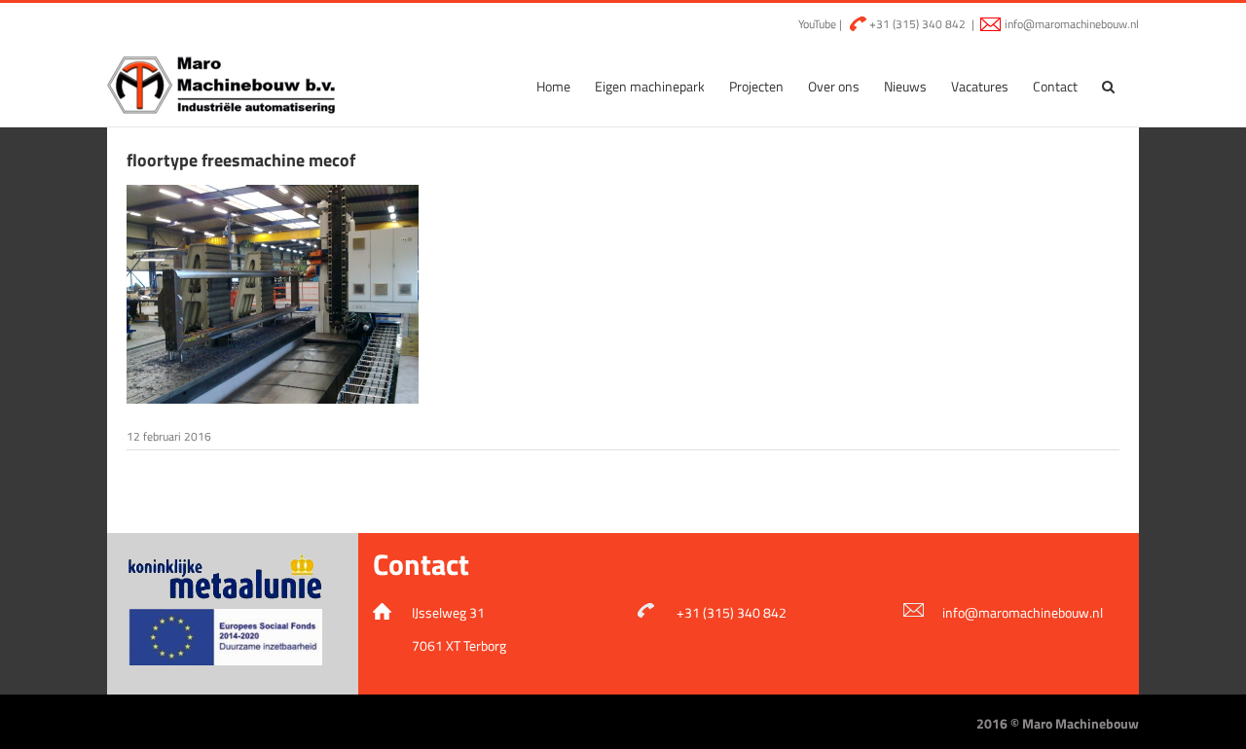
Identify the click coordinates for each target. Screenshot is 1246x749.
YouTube (815, 24)
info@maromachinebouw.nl (1072, 24)
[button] (1108, 86)
